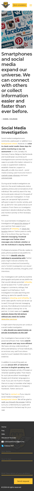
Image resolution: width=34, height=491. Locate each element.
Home (3, 427)
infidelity (15, 229)
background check (9, 144)
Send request (23, 481)
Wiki (3, 434)
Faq (2, 430)
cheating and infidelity (19, 298)
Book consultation (19, 5)
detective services (9, 319)
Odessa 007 (9, 446)
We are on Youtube (8, 438)
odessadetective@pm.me (14, 442)
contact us (15, 394)
